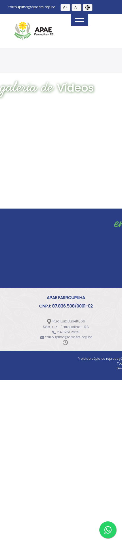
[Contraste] (87, 7)
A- (76, 7)
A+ (65, 7)
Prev (36, 51)
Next (86, 51)
